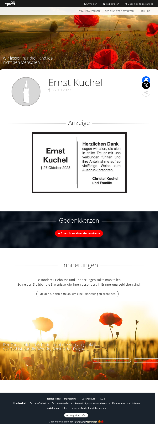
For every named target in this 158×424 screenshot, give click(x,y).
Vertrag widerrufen (76, 415)
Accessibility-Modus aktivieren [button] (91, 403)
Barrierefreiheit (38, 403)
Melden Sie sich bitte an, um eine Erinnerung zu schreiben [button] (78, 294)
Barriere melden (60, 403)
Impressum (70, 398)
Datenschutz (88, 398)
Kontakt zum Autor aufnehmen (112, 360)
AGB (102, 398)
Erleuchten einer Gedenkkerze (80, 233)
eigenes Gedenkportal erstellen (89, 408)
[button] (146, 92)
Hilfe (64, 408)
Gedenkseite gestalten (139, 3)
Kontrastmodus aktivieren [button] (126, 403)
